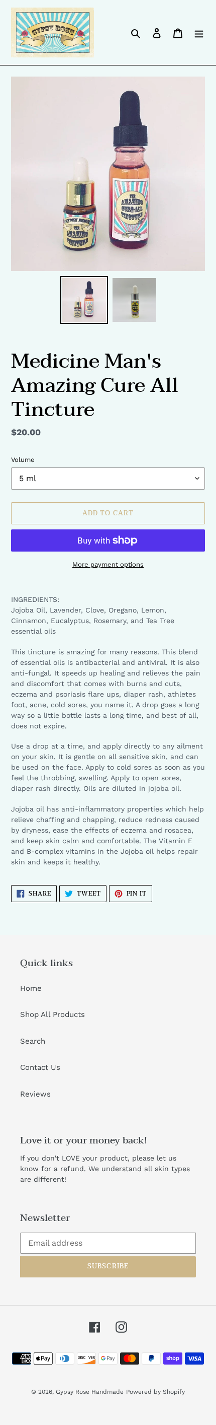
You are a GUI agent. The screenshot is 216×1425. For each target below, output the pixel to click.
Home (31, 988)
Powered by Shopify (155, 1391)
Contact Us (40, 1067)
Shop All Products (52, 1014)
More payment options (108, 564)
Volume (23, 459)
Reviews (35, 1094)
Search (32, 1041)
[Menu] (198, 32)
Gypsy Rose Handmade (90, 1391)
